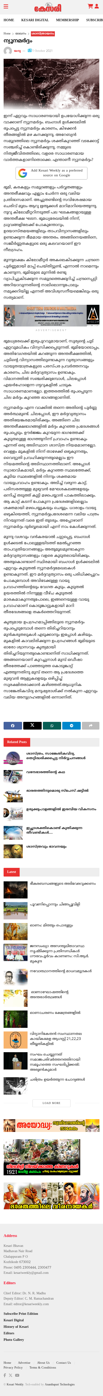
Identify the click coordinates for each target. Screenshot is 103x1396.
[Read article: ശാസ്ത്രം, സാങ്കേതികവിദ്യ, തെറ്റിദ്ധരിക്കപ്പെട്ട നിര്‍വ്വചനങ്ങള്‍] (13, 758)
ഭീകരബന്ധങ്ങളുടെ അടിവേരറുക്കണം (63, 884)
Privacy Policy (13, 1368)
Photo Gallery (14, 1340)
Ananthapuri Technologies (60, 1385)
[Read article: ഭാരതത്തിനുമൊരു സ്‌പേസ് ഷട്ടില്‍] (13, 795)
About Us (43, 1363)
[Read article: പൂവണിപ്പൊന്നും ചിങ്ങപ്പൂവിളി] (16, 910)
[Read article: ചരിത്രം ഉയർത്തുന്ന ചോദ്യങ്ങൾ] (16, 1086)
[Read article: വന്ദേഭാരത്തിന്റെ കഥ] (13, 777)
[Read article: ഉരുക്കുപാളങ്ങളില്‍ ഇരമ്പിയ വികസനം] (13, 814)
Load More (52, 1103)
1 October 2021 (42, 51)
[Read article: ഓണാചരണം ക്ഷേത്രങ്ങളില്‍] (16, 1019)
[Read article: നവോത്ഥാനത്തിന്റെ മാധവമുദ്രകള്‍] (16, 977)
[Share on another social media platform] (90, 726)
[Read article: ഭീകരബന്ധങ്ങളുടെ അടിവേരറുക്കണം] (16, 890)
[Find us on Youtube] (17, 1375)
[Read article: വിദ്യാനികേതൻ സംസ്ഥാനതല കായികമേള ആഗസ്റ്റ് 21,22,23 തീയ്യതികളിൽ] (16, 1040)
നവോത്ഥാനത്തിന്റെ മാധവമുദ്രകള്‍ (61, 971)
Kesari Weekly (15, 1385)
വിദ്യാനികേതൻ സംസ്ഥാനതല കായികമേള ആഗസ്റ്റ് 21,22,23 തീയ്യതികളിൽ (56, 1039)
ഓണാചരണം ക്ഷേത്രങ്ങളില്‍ (55, 1013)
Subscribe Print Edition (21, 1314)
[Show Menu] (6, 7)
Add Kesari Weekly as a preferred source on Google (57, 173)
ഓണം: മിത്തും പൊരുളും (51, 925)
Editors (9, 1333)
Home (9, 20)
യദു (17, 51)
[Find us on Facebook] (5, 1375)
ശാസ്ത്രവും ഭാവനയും (46, 847)
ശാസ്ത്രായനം (43, 34)
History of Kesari (16, 1327)
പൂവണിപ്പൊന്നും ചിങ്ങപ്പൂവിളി (55, 904)
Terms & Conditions (42, 1368)
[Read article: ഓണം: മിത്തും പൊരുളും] (16, 931)
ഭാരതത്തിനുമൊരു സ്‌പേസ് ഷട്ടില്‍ (57, 791)
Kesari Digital (35, 20)
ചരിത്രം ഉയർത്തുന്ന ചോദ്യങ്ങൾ (57, 1079)
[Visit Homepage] (48, 7)
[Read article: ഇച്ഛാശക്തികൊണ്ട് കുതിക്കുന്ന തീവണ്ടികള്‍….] (13, 833)
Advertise (24, 1363)
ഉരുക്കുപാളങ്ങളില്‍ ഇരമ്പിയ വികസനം (61, 809)
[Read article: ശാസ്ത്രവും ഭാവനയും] (13, 851)
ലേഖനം (20, 34)
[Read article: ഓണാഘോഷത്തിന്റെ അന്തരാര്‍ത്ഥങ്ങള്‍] (16, 998)
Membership (67, 20)
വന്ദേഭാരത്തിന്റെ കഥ (45, 772)
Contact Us (63, 1363)
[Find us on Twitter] (10, 1375)
